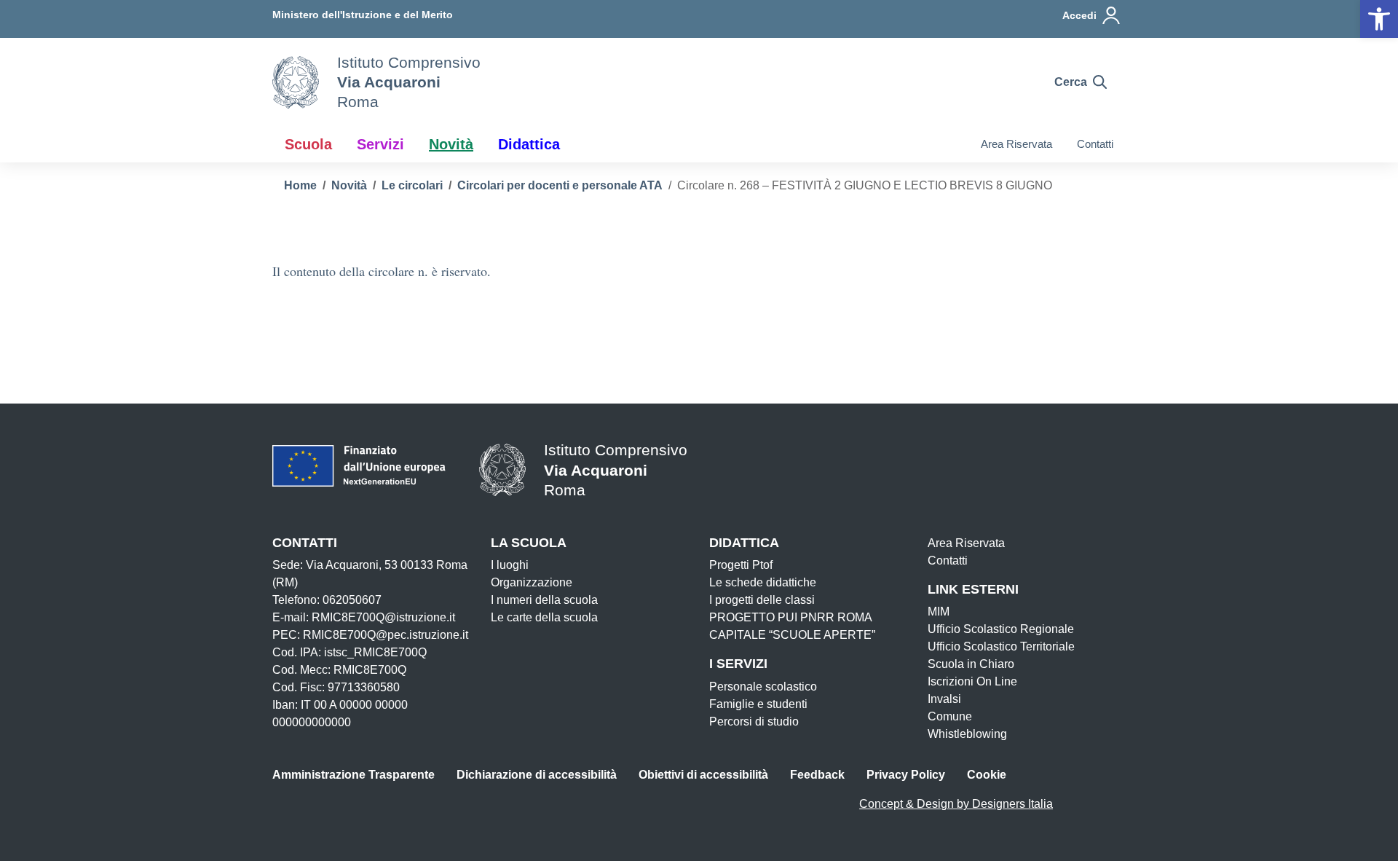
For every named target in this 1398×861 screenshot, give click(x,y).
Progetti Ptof (741, 565)
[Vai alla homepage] (295, 82)
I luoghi (510, 565)
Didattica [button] (529, 144)
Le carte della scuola (544, 617)
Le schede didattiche (762, 582)
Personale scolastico (763, 686)
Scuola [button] (308, 144)
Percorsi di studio (754, 721)
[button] (1379, 19)
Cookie (986, 774)
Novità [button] (451, 144)
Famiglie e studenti (758, 704)
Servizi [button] (380, 144)
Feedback (817, 774)
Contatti (1095, 144)
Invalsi (944, 699)
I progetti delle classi (762, 600)
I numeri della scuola (544, 600)
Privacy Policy (905, 774)
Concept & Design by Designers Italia (956, 804)
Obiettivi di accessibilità (703, 774)
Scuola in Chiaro (971, 664)
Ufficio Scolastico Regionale (1001, 629)
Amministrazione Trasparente (353, 774)
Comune (950, 716)
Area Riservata (1016, 144)
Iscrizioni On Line (972, 681)
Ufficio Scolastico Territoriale (1001, 646)
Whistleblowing (967, 734)
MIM (938, 611)
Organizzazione (531, 582)
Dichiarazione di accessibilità (537, 774)
